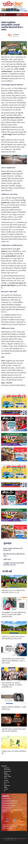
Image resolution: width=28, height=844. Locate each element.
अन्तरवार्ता (6, 789)
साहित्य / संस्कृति (7, 777)
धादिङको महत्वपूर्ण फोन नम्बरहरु (9, 827)
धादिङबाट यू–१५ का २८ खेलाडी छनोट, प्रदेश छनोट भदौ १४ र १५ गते (13, 591)
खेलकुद (5, 773)
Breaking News (7, 771)
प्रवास (5, 784)
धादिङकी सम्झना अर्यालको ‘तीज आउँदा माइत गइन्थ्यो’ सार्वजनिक (14, 730)
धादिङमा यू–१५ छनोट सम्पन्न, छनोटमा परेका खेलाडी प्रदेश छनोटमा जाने (13, 637)
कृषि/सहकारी (7, 786)
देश (4, 791)
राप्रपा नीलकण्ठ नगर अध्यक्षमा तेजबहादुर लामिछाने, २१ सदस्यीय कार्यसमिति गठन (12, 685)
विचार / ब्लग (6, 782)
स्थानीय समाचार (7, 770)
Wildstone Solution (19, 840)
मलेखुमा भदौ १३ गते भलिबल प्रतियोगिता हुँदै (14, 752)
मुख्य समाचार (7, 768)
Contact (13, 825)
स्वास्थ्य (5, 778)
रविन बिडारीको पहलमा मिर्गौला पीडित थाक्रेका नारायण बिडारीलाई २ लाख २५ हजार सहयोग (13, 660)
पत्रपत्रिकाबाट (6, 775)
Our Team (21, 825)
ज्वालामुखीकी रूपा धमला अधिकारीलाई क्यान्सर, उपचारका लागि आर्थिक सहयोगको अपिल (14, 614)
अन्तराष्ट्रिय (6, 781)
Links (17, 825)
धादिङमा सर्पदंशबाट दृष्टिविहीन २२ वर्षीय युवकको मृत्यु (14, 708)
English (25, 14)
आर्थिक (5, 787)
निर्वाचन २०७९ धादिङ (7, 828)
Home (4, 825)
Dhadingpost (16, 35)
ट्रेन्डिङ (20, 14)
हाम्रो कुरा (8, 825)
